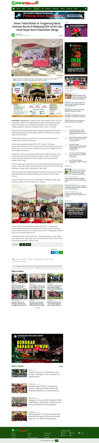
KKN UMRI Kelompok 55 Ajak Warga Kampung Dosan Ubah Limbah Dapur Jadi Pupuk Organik (77, 131)
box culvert (23, 259)
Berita (23, 8)
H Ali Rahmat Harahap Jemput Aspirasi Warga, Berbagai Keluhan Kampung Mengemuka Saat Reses (55, 287)
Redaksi (29, 433)
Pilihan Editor (69, 91)
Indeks (75, 8)
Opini (42, 8)
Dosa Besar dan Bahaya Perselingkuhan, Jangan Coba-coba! (78, 160)
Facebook (64, 433)
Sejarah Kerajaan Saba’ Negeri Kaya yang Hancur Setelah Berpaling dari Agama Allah (79, 97)
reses (52, 259)
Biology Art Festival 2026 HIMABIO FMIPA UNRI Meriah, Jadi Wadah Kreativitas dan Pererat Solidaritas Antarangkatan (45, 402)
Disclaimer (46, 435)
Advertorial (55, 8)
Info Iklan (46, 437)
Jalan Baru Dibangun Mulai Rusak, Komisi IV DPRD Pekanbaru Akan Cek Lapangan (19, 287)
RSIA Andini (46, 259)
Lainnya (62, 8)
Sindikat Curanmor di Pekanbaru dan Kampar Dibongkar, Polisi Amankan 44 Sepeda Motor (44, 374)
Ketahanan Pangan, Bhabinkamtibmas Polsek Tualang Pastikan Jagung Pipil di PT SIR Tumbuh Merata (77, 147)
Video (66, 22)
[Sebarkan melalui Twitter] (57, 252)
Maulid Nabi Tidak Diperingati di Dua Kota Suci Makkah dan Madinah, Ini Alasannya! (75, 115)
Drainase (30, 259)
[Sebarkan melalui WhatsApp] (61, 252)
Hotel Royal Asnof (38, 259)
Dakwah (18, 8)
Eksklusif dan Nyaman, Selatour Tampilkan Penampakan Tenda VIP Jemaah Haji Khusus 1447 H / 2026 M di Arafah (76, 187)
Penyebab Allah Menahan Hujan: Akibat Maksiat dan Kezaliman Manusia (74, 110)
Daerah (29, 8)
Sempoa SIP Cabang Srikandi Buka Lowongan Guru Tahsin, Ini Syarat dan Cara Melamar (75, 194)
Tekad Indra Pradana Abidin (19, 261)
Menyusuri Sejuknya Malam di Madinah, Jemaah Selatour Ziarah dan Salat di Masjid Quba (75, 180)
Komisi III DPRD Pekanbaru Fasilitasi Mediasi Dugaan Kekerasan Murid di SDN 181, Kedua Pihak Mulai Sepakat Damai (75, 210)
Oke (56, 440)
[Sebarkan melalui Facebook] (53, 252)
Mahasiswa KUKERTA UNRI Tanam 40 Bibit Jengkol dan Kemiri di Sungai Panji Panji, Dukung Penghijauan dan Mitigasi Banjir (54, 303)
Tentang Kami (47, 433)
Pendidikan (48, 8)
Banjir (17, 259)
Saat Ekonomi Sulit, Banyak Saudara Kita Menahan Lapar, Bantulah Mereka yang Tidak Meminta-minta (75, 104)
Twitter (72, 433)
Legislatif (36, 8)
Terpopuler (68, 126)
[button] (67, 210)
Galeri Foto (70, 8)
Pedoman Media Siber (33, 437)
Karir (29, 435)
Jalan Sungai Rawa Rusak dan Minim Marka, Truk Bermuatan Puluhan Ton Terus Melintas (78, 138)
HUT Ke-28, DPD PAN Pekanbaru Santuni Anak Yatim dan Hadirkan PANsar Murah (77, 154)
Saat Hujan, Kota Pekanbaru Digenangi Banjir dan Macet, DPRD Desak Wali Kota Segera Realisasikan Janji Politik (37, 303)
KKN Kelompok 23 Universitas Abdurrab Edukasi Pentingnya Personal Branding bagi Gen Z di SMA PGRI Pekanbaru (44, 416)
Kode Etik (14, 435)
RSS (71, 435)
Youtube (82, 433)
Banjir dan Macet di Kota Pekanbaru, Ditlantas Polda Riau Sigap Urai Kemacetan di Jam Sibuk (19, 303)
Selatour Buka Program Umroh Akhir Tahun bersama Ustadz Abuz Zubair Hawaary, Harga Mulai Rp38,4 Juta (79, 174)
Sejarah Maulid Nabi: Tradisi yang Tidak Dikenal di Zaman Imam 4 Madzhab (74, 121)
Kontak (13, 437)
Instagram (64, 435)
